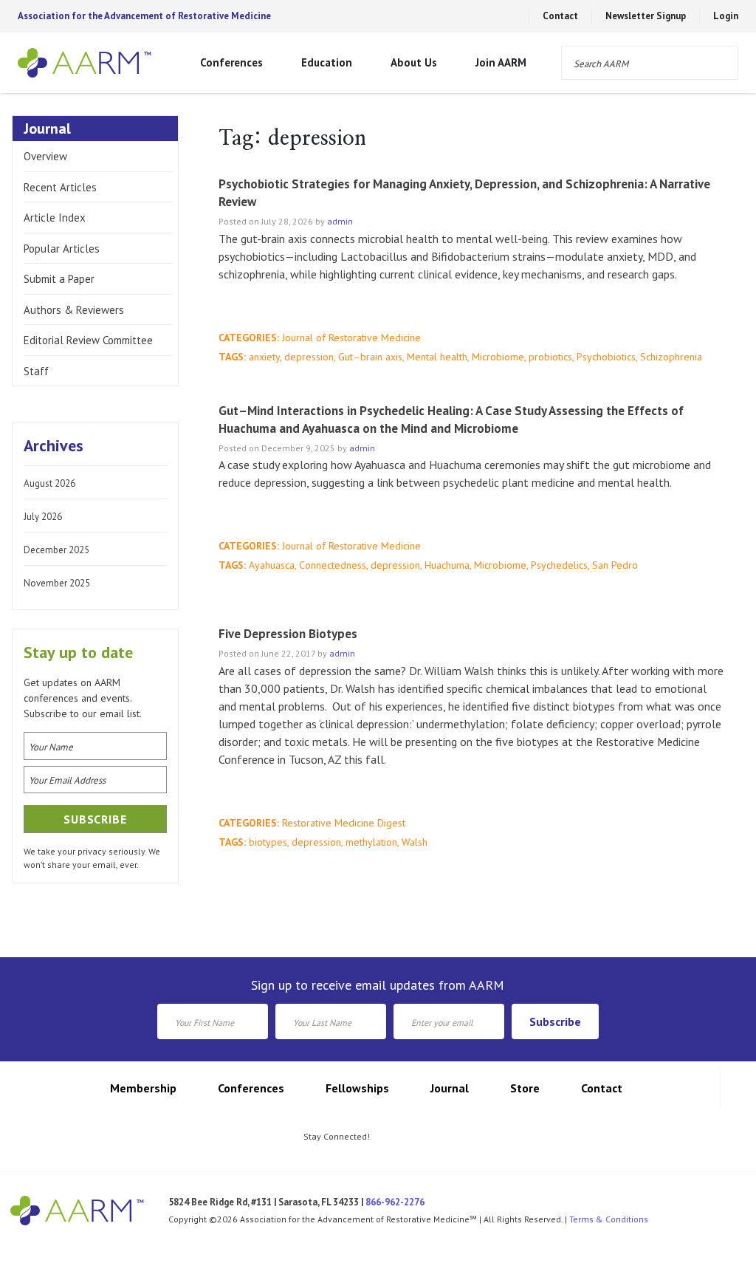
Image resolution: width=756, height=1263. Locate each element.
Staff (36, 371)
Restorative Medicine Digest (343, 822)
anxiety (264, 356)
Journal (449, 1088)
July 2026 (43, 516)
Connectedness (332, 565)
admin (340, 221)
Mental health (437, 356)
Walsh (414, 842)
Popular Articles (62, 249)
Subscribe (555, 1021)
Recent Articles (60, 187)
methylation (371, 842)
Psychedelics (559, 565)
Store (525, 1088)
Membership (143, 1088)
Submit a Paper (59, 279)
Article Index (55, 217)
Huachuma (447, 565)
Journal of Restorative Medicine (351, 337)
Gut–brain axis (370, 356)
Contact (560, 16)
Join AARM (500, 62)
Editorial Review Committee (88, 340)
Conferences (231, 62)
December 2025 (56, 550)
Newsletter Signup (645, 16)
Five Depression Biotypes (288, 634)
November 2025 (57, 583)
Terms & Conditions (608, 1219)
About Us (414, 62)
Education (326, 62)
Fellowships (357, 1088)
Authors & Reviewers (74, 310)
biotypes (268, 842)
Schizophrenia (671, 356)
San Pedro (615, 565)
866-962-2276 (395, 1202)
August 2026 (49, 483)
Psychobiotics (606, 356)
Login (725, 16)
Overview (45, 156)
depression (309, 356)
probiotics (550, 356)
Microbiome (498, 356)
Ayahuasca (272, 565)
